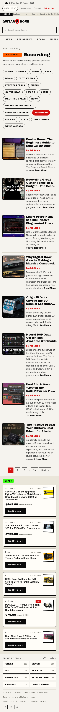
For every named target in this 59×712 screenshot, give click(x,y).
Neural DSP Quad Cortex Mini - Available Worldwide (41, 338)
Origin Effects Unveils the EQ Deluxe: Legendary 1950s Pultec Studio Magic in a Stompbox (41, 305)
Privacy (44, 702)
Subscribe (49, 8)
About (5, 702)
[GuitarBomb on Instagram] (11, 707)
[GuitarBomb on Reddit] (17, 707)
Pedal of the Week (17, 112)
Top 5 (24, 119)
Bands (35, 71)
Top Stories (24, 39)
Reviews (10, 119)
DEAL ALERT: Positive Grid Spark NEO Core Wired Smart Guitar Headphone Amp (22, 607)
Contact (37, 8)
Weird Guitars (14, 126)
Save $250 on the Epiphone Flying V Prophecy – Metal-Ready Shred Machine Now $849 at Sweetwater (23, 495)
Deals (9, 78)
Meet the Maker (15, 99)
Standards (33, 702)
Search (13, 702)
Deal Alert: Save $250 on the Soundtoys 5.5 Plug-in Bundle (40, 389)
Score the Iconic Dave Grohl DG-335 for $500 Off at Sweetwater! (23, 527)
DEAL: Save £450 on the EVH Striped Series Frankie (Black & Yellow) (22, 582)
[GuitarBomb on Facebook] (5, 707)
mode (10, 8)
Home (5, 48)
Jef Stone (34, 150)
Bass (48, 71)
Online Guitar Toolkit (19, 106)
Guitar (35, 85)
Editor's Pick (26, 78)
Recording (12, 54)
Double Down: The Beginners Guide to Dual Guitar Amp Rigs (40, 144)
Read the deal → (16, 511)
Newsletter (26, 8)
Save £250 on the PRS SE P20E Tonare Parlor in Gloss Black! (22, 556)
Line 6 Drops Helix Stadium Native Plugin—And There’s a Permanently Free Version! (41, 223)
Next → (45, 470)
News (8, 39)
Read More (40, 170)
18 (34, 470)
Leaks (41, 39)
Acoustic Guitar (15, 71)
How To (30, 92)
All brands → (49, 658)
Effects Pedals (15, 85)
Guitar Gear (12, 92)
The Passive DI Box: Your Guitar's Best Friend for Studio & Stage (40, 429)
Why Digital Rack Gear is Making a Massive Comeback (40, 260)
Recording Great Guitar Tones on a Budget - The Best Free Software (39, 184)
